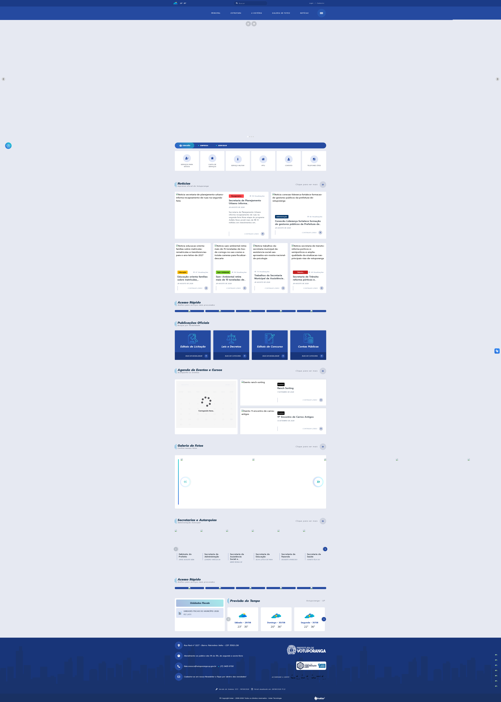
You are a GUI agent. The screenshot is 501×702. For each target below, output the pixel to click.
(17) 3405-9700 (227, 666)
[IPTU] (220, 588)
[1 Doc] (189, 311)
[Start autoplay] (248, 23)
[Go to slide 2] (249, 136)
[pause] (254, 23)
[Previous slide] (3, 79)
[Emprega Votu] (250, 588)
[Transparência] (250, 311)
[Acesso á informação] (281, 588)
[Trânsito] (311, 588)
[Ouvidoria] (311, 311)
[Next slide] (497, 79)
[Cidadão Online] (220, 311)
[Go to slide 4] (253, 136)
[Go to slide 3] (251, 136)
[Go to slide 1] (247, 136)
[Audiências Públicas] (189, 588)
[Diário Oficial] (281, 311)
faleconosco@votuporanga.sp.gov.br (200, 666)
